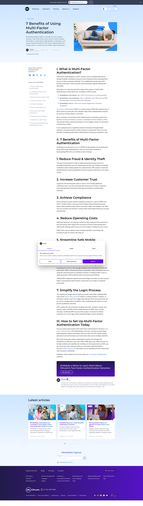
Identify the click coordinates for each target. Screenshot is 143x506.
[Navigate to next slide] (115, 420)
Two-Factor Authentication (98, 354)
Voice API (28, 478)
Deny (50, 261)
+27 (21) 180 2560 (49, 490)
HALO (74, 481)
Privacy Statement (30, 495)
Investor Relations (72, 495)
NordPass (68, 268)
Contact (112, 9)
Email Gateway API (77, 476)
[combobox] (78, 2)
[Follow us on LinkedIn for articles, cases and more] (100, 495)
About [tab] (93, 248)
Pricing (56, 9)
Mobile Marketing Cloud (94, 476)
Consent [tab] (49, 248)
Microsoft (77, 147)
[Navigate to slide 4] (71, 443)
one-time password (73, 297)
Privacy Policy (69, 462)
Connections (60, 476)
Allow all (93, 261)
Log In (115, 6)
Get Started (66, 372)
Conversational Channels (63, 478)
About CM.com (31, 471)
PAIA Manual (83, 495)
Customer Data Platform (63, 481)
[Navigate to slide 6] (76, 443)
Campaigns (44, 478)
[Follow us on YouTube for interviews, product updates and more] (106, 495)
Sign (104, 478)
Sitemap (63, 495)
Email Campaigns (76, 478)
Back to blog (31, 18)
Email (60, 456)
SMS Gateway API (69, 349)
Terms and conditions (43, 495)
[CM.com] (27, 9)
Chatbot (43, 481)
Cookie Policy (54, 495)
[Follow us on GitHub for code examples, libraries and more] (94, 495)
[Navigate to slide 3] (69, 443)
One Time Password (108, 476)
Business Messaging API (47, 476)
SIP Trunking (29, 476)
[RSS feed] (103, 495)
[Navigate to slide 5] (74, 443)
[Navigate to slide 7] (78, 443)
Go (91, 2)
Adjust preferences (71, 261)
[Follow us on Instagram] (97, 495)
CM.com (31, 49)
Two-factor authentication (65, 109)
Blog (42, 471)
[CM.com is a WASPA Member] (114, 495)
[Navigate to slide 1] (65, 443)
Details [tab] (71, 248)
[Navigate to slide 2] (67, 443)
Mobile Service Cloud (93, 478)
